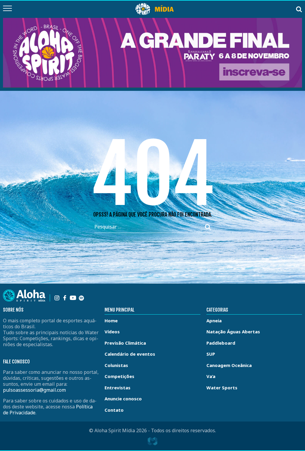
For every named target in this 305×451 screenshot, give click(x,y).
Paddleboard (220, 343)
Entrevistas (117, 388)
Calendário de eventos (130, 354)
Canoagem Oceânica (229, 365)
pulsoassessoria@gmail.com (34, 390)
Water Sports (221, 388)
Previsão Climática (125, 343)
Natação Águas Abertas (233, 332)
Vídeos (112, 332)
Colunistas (116, 365)
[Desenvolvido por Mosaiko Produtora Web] (152, 441)
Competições (119, 376)
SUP (210, 354)
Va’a (210, 376)
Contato (114, 410)
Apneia (214, 321)
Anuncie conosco (123, 399)
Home (111, 321)
